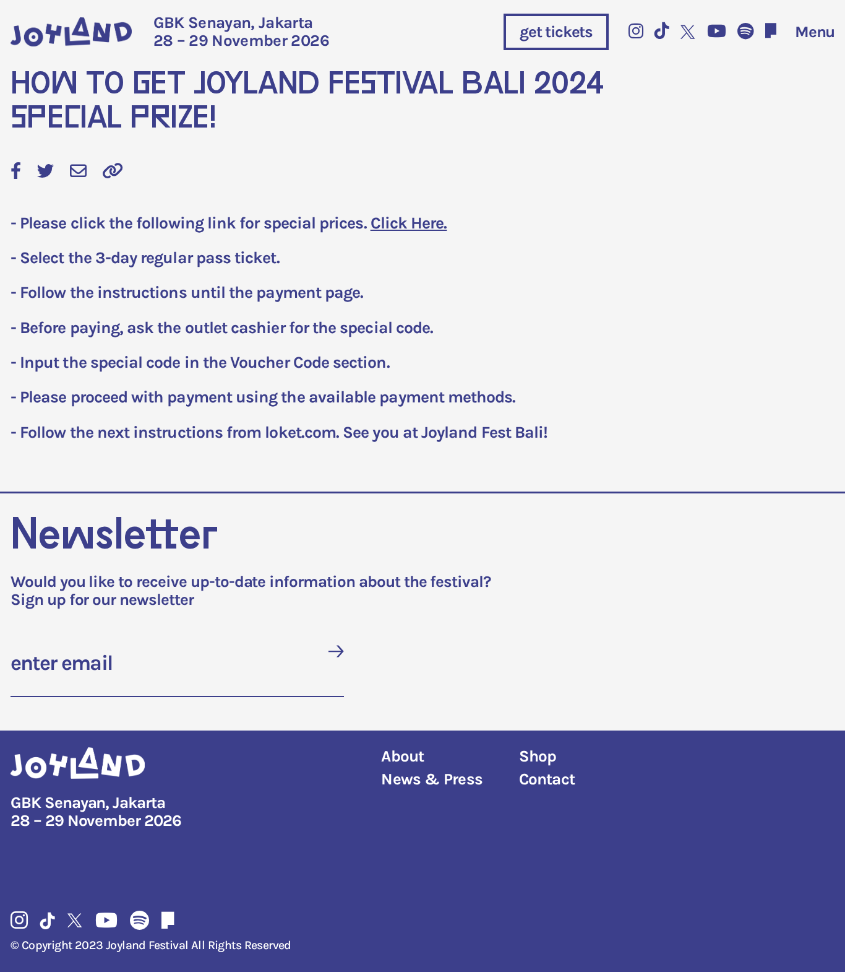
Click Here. (409, 223)
